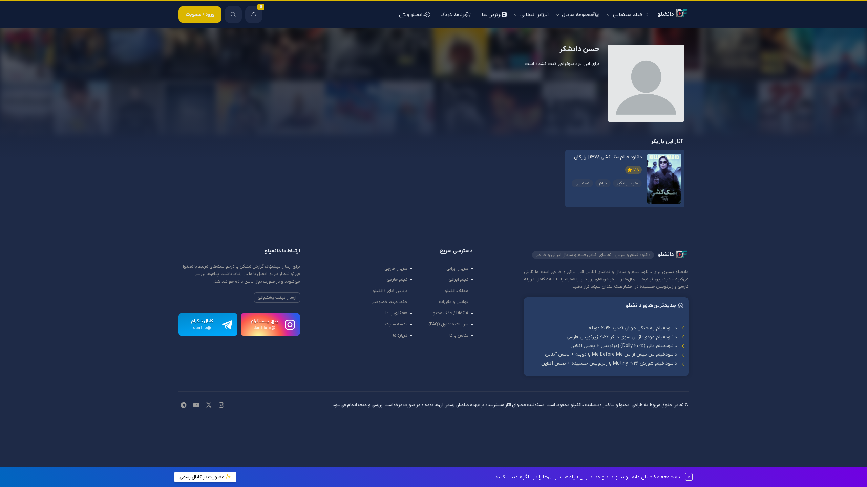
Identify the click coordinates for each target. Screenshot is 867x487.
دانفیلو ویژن (412, 14)
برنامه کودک (453, 14)
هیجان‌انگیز (627, 183)
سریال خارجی (395, 268)
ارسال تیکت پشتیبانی (277, 297)
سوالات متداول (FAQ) (448, 324)
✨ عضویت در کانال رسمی (205, 477)
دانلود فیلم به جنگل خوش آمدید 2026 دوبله (633, 328)
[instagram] (221, 406)
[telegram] (183, 406)
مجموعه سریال (577, 14)
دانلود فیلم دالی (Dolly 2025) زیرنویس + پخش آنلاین (623, 346)
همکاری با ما (396, 313)
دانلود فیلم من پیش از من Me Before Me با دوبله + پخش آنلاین (611, 354)
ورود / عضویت (200, 14)
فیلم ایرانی (458, 279)
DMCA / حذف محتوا (450, 313)
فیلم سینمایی (627, 14)
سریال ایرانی (457, 268)
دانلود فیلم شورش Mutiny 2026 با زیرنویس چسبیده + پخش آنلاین (609, 363)
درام (603, 183)
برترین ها (492, 14)
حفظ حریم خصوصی (389, 302)
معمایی (582, 183)
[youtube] (196, 406)
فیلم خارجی (397, 279)
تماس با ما (458, 335)
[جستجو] (233, 14)
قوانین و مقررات (453, 302)
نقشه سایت (396, 324)
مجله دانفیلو (456, 291)
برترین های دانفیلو (390, 291)
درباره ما (400, 335)
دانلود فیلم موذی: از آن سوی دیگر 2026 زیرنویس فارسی (622, 337)
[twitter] (209, 406)
